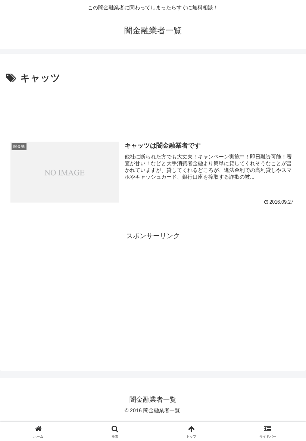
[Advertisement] (153, 107)
